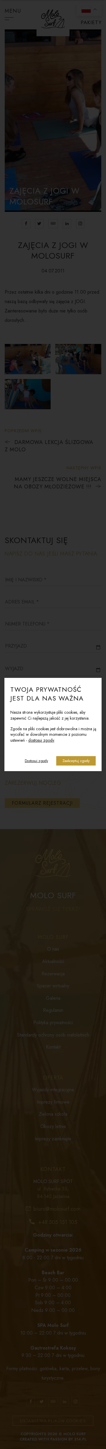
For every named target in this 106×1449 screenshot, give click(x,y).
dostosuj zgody (41, 740)
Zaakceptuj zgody (76, 760)
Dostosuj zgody (36, 760)
